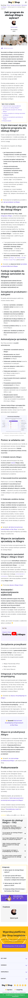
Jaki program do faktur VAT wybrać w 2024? (12, 884)
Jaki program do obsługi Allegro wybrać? (14, 871)
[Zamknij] (3, 995)
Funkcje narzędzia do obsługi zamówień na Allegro (14, 114)
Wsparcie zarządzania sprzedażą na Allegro (13, 118)
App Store (9, 989)
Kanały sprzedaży (16, 5)
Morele (6, 259)
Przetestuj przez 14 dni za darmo (14, 946)
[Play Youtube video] (14, 633)
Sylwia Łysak (14, 27)
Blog (8, 5)
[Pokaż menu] (26, 2)
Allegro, (12, 257)
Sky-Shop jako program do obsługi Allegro (12, 110)
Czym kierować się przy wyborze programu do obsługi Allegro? (12, 106)
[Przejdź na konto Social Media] (15, 985)
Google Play (19, 989)
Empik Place (12, 259)
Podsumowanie (7, 120)
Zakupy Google (21, 257)
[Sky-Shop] (14, 2)
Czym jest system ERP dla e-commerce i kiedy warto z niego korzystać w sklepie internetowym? (15, 878)
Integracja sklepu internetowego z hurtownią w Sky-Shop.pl (14, 890)
